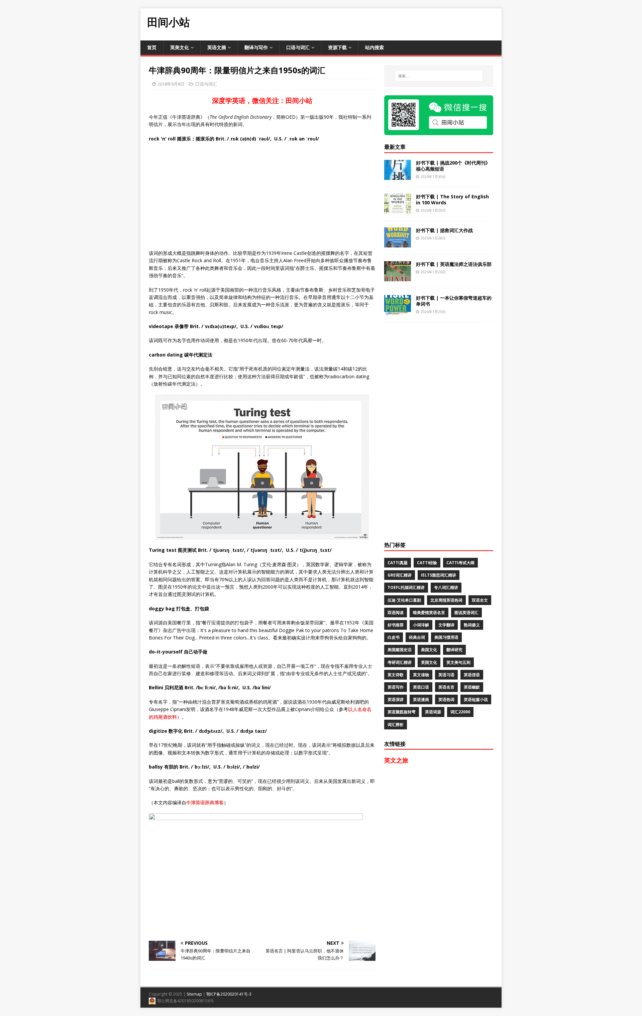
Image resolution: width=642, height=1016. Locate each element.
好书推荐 (396, 625)
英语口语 (421, 687)
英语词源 (433, 712)
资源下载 (337, 47)
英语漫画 (421, 699)
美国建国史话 (400, 649)
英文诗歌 (396, 675)
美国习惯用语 (446, 637)
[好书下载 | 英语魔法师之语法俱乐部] (397, 277)
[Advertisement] (380, 23)
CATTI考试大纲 (460, 563)
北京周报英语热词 (446, 600)
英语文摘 (216, 47)
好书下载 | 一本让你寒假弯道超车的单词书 (454, 301)
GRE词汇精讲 (400, 575)
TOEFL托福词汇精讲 (406, 587)
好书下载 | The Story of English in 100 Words (452, 199)
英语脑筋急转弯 (402, 712)
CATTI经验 (427, 563)
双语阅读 (396, 612)
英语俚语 (472, 675)
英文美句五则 (458, 662)
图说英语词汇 (466, 612)
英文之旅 (396, 760)
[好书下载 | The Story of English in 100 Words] (397, 209)
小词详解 (421, 625)
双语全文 (480, 600)
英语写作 (396, 687)
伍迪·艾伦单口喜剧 (404, 600)
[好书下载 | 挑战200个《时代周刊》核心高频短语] (397, 176)
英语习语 (446, 675)
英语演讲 (396, 699)
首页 (151, 47)
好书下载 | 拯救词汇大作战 (444, 230)
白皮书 (394, 637)
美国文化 (429, 649)
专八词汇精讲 (446, 587)
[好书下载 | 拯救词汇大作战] (397, 243)
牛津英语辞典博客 (205, 802)
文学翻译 (446, 625)
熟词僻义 (472, 625)
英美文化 (179, 47)
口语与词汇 (298, 47)
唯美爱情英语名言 (429, 612)
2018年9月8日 (171, 84)
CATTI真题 (398, 563)
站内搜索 (374, 47)
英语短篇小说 (476, 699)
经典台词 (417, 637)
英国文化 (429, 662)
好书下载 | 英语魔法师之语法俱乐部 (454, 264)
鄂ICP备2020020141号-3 (228, 994)
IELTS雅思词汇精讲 (438, 575)
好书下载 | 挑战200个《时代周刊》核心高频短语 (453, 166)
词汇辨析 (396, 724)
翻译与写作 (256, 47)
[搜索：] (439, 76)
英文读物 (421, 675)
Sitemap (194, 994)
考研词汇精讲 (400, 662)
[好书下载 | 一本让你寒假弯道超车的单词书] (397, 311)
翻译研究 (454, 649)
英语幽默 (472, 687)
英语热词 (446, 699)
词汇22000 (460, 712)
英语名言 (446, 687)
